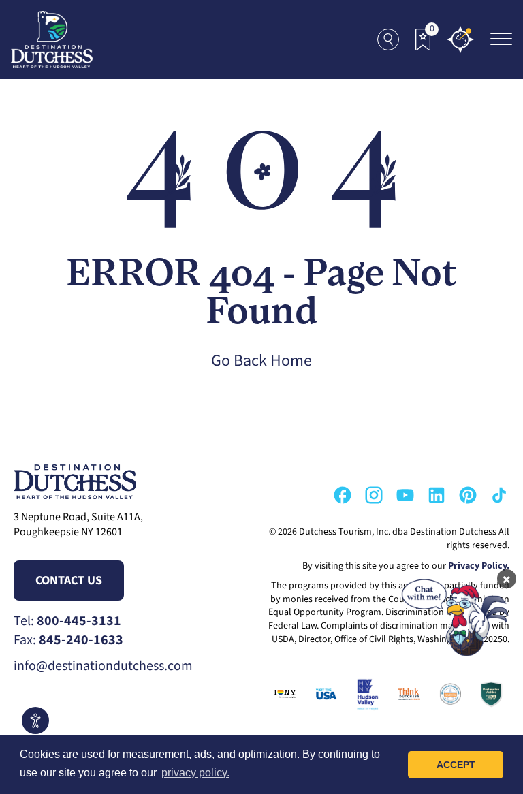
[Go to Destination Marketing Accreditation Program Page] (448, 694)
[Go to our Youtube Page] (405, 495)
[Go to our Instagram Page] (374, 495)
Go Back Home (261, 360)
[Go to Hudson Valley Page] (364, 694)
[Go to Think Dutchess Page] (406, 694)
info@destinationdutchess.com (103, 666)
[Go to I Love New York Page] (282, 694)
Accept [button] (456, 764)
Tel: (67, 621)
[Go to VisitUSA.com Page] (324, 694)
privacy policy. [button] (195, 772)
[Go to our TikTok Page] (499, 495)
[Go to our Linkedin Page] (436, 495)
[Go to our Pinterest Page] (468, 495)
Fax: (68, 640)
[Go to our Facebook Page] (342, 495)
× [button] (506, 579)
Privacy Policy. (478, 566)
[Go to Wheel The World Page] (488, 694)
